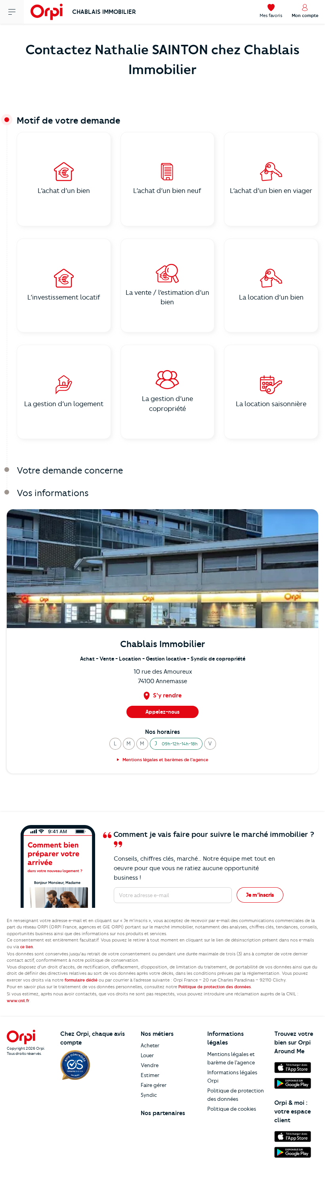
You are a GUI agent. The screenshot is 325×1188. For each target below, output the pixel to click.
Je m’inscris (260, 895)
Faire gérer (153, 1085)
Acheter (150, 1045)
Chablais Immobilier (104, 11)
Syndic (149, 1095)
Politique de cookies (231, 1109)
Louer (147, 1055)
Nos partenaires (163, 1113)
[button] (115, 744)
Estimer (150, 1075)
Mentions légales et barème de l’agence (231, 1058)
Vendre (150, 1065)
